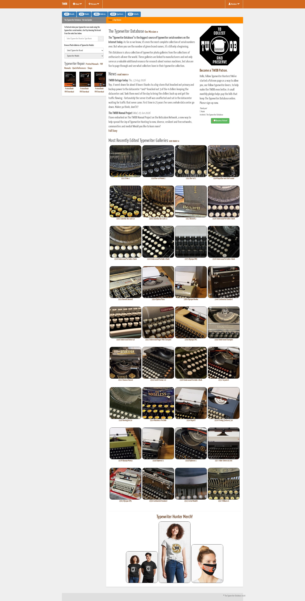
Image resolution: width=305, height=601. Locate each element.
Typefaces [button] (117, 14)
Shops (90, 68)
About (77, 4)
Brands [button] (69, 14)
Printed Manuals (92, 64)
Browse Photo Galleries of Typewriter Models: (79, 45)
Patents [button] (134, 14)
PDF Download (69, 92)
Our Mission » (151, 31)
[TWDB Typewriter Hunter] (142, 567)
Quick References (79, 68)
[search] (84, 50)
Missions (94, 4)
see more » (174, 141)
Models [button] (84, 14)
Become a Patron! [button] (221, 121)
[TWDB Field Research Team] (207, 563)
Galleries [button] (100, 14)
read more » (123, 74)
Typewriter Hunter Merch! (174, 517)
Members (234, 4)
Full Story (112, 131)
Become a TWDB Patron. (213, 70)
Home (110, 20)
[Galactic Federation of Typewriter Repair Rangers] (174, 552)
